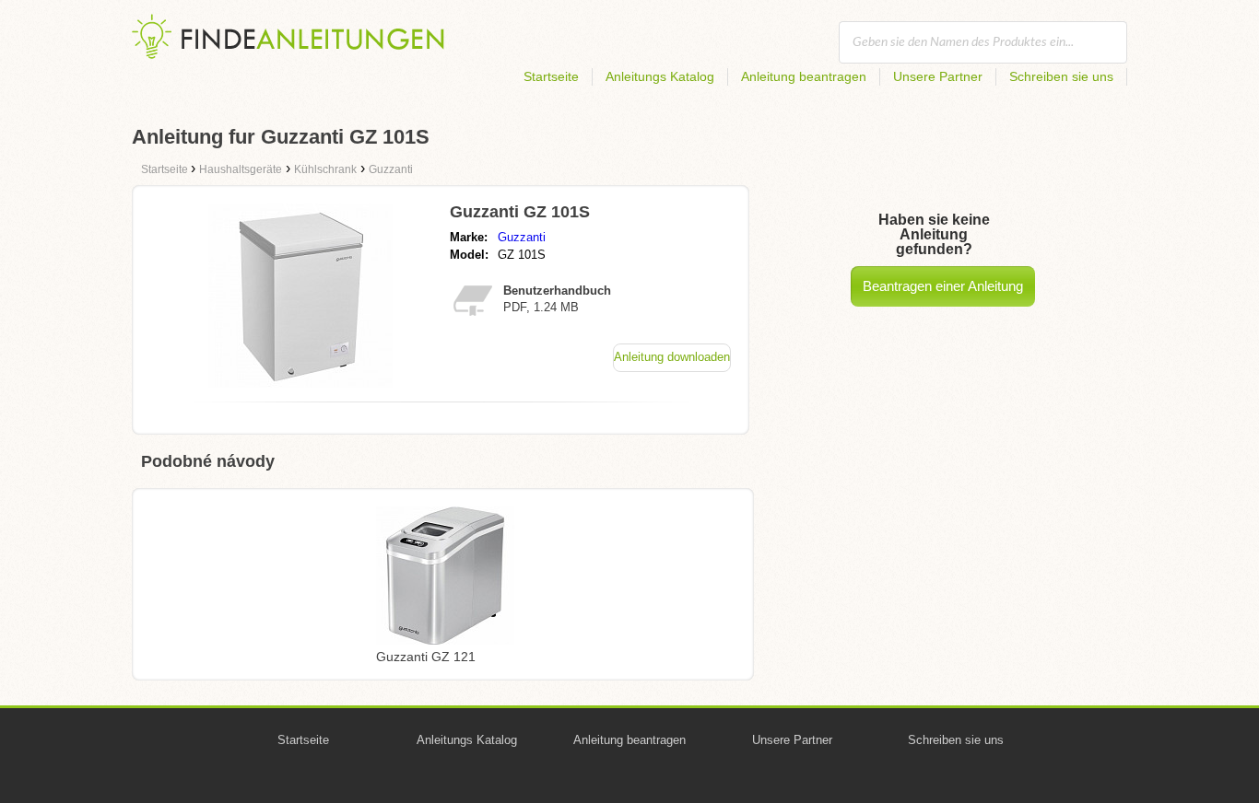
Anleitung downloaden (672, 357)
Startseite (551, 76)
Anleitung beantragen (803, 76)
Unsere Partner (937, 76)
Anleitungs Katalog (660, 76)
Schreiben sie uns (1061, 76)
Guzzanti (522, 237)
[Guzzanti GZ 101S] (300, 382)
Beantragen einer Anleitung (943, 286)
